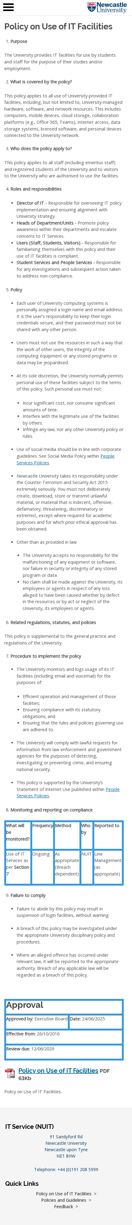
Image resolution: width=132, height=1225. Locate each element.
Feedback (63, 1206)
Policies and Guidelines (63, 1200)
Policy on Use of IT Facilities (58, 1070)
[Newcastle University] (107, 7)
